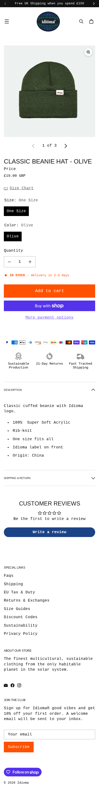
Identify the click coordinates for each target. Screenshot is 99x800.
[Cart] (92, 21)
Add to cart (49, 291)
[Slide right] (93, 3)
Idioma (23, 783)
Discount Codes (20, 617)
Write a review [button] (49, 532)
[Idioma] (48, 21)
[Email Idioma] (5, 685)
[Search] (81, 21)
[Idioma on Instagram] (19, 685)
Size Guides (17, 609)
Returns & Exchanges (27, 600)
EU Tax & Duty (19, 592)
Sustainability (20, 625)
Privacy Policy (20, 634)
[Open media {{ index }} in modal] (49, 91)
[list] (49, 91)
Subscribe (19, 747)
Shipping (13, 584)
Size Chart (22, 188)
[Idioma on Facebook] (12, 685)
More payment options (49, 317)
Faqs (8, 576)
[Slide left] (5, 3)
